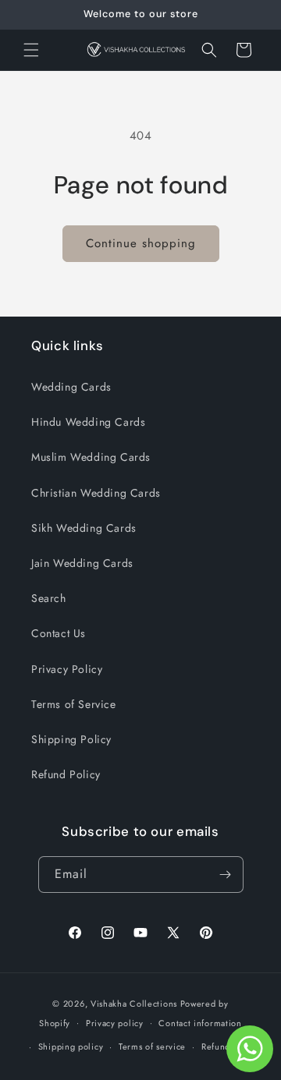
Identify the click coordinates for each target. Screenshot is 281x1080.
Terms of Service (73, 704)
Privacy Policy (66, 669)
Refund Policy (66, 774)
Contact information (199, 1023)
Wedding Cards (71, 387)
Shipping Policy (71, 739)
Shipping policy (71, 1046)
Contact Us (58, 633)
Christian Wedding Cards (96, 493)
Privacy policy (115, 1023)
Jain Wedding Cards (82, 563)
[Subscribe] (225, 874)
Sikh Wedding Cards (84, 528)
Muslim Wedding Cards (91, 457)
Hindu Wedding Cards (88, 422)
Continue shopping (141, 243)
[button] (31, 50)
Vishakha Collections (134, 1003)
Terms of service (152, 1046)
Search (48, 598)
